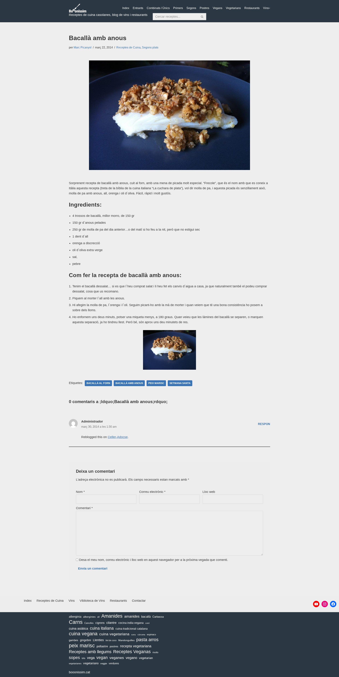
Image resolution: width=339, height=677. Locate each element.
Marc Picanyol (82, 47)
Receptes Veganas (132, 651)
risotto (155, 652)
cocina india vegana (131, 622)
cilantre (111, 623)
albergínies (89, 616)
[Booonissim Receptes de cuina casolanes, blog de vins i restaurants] (78, 8)
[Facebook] (333, 604)
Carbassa (158, 616)
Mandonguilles (126, 640)
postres (114, 646)
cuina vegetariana (114, 634)
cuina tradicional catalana (131, 628)
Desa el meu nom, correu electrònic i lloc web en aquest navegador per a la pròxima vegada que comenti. (153, 560)
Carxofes (89, 623)
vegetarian (146, 658)
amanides (131, 616)
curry (133, 635)
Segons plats (150, 47)
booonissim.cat (79, 672)
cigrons (100, 622)
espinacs (151, 634)
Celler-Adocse (118, 437)
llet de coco (111, 640)
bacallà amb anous (129, 383)
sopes (74, 657)
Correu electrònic (152, 492)
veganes (116, 658)
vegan (102, 657)
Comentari (84, 508)
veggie (103, 663)
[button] (269, 8)
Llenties (98, 640)
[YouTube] (316, 604)
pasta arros (147, 639)
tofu (83, 658)
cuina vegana (83, 633)
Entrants (138, 8)
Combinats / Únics (158, 8)
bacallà (146, 616)
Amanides (112, 616)
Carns (76, 622)
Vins (266, 8)
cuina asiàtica (78, 628)
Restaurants (252, 8)
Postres (204, 8)
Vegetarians (233, 8)
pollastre (102, 646)
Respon (264, 424)
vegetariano (91, 663)
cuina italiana (102, 628)
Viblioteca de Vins (92, 600)
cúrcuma (141, 635)
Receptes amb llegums (90, 651)
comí (147, 623)
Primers (178, 8)
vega (91, 658)
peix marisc (156, 383)
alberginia (75, 616)
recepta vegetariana (135, 646)
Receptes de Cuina (128, 47)
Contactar (139, 600)
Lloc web (209, 492)
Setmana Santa (180, 383)
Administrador (92, 421)
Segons (191, 8)
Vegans (217, 8)
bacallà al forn (98, 383)
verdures (114, 663)
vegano (131, 658)
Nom (80, 492)
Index (125, 8)
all (98, 617)
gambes (73, 640)
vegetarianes (75, 663)
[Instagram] (325, 604)
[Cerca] (202, 16)
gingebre (85, 640)
